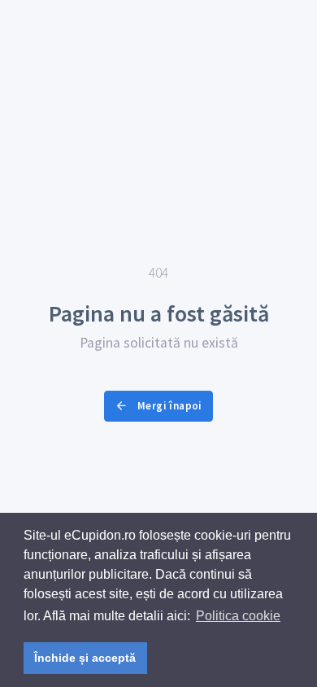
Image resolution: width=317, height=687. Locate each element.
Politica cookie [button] (238, 616)
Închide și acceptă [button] (85, 657)
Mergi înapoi (168, 406)
